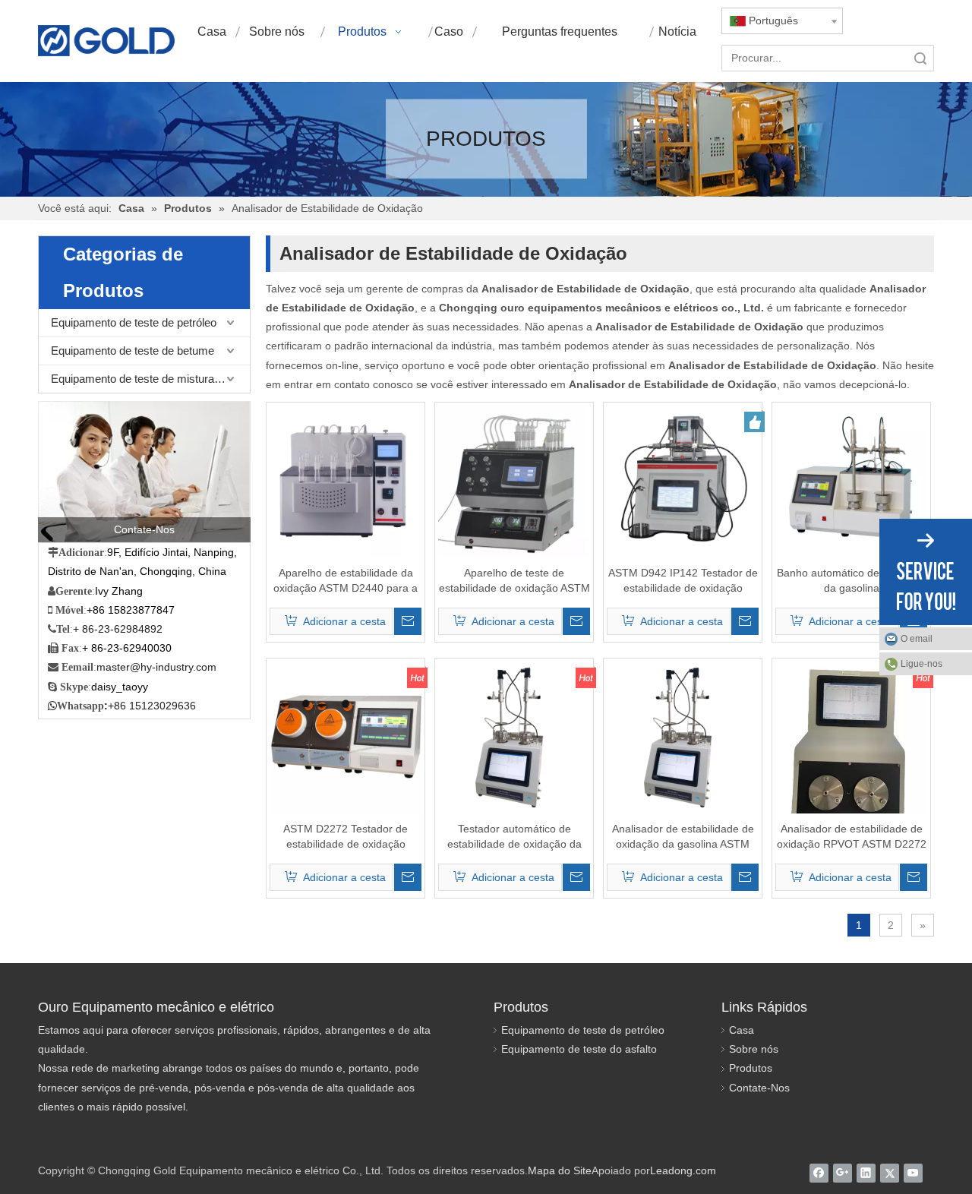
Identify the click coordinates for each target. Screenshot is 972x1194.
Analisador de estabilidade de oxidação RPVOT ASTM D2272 (851, 836)
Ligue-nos (921, 664)
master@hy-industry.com (156, 667)
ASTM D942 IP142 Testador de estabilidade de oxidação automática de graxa (683, 581)
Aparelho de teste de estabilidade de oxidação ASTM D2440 (514, 581)
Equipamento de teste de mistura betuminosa (150, 378)
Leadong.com (683, 1170)
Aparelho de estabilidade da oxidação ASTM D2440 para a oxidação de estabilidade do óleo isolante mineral (345, 581)
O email (917, 638)
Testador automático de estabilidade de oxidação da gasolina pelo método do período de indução (514, 837)
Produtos (750, 1068)
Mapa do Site (560, 1170)
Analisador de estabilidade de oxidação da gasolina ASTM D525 (683, 837)
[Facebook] (818, 1173)
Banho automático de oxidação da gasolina (851, 580)
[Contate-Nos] (144, 471)
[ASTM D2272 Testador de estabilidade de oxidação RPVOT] (345, 737)
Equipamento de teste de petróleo (133, 322)
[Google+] (842, 1173)
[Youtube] (913, 1173)
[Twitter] (889, 1173)
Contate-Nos (759, 1088)
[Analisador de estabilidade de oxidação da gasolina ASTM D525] (683, 737)
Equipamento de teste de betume (132, 350)
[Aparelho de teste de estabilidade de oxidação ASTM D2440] (514, 481)
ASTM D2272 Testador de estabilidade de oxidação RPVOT (345, 837)
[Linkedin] (866, 1173)
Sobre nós (753, 1049)
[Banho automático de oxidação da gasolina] (851, 481)
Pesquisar (920, 58)
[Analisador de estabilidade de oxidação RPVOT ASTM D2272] (851, 762)
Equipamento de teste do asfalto (579, 1049)
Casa (741, 1030)
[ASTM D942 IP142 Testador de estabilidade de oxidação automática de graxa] (683, 481)
